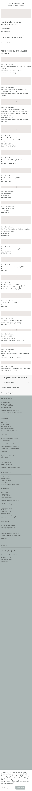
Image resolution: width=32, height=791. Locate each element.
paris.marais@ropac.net (7, 428)
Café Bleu (4, 451)
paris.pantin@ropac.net (7, 443)
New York (3, 538)
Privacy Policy (10, 783)
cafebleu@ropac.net (6, 464)
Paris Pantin (4, 434)
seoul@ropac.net (5, 530)
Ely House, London (6, 398)
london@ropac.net (6, 407)
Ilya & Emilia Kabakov (11, 22)
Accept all (20, 788)
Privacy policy (4, 554)
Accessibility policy (13, 554)
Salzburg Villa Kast (6, 472)
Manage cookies (8, 788)
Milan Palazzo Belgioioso (8, 504)
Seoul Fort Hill (5, 521)
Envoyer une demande (29, 382)
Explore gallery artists (8, 393)
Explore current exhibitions (10, 388)
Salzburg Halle (5, 488)
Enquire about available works (12, 37)
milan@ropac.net (5, 513)
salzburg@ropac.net (6, 482)
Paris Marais (4, 418)
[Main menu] (29, 4)
